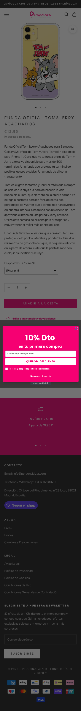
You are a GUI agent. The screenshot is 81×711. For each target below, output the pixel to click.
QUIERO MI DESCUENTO (40, 361)
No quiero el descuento (40, 376)
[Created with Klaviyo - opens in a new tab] (40, 383)
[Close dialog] (76, 328)
